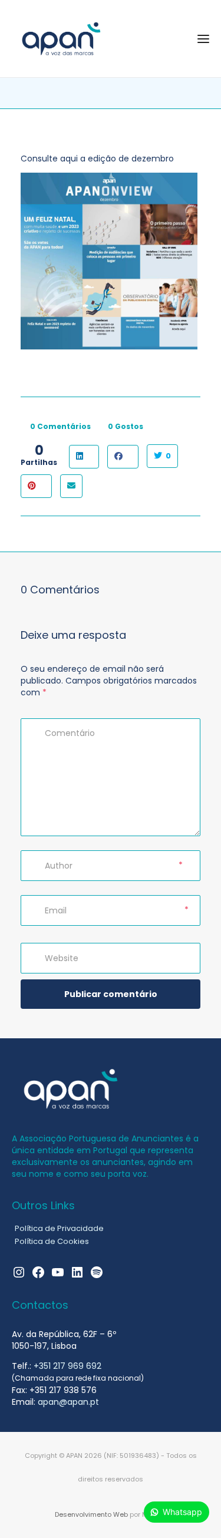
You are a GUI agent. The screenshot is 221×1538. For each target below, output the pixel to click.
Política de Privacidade (59, 1228)
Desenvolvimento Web (91, 1514)
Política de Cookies (52, 1241)
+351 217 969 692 (67, 1366)
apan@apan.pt (68, 1402)
